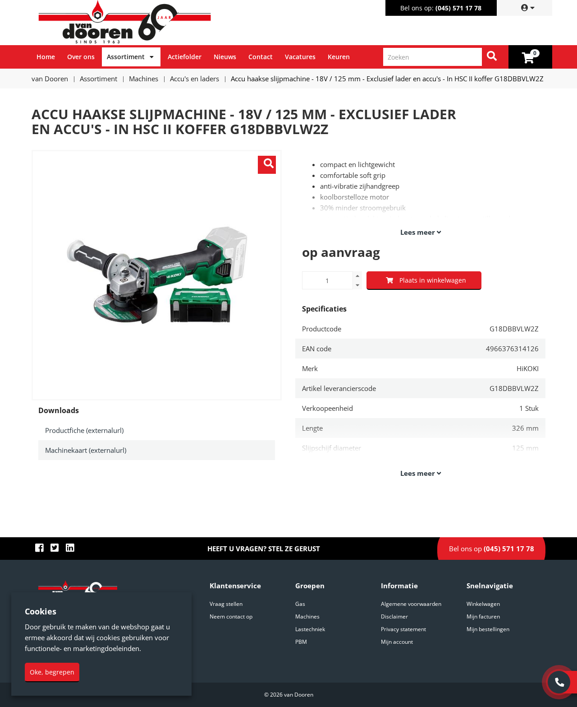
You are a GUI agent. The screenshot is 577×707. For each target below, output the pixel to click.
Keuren (339, 56)
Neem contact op (231, 616)
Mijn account (397, 642)
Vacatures (300, 56)
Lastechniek (310, 629)
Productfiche (84, 430)
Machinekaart (85, 450)
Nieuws (225, 56)
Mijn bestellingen (488, 629)
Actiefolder (184, 56)
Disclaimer (394, 616)
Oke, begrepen (52, 672)
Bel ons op (491, 548)
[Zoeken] (492, 57)
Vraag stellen (226, 604)
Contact (260, 56)
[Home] (161, 22)
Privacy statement (403, 629)
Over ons (81, 56)
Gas (300, 604)
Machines (307, 616)
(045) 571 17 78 (458, 8)
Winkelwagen (483, 604)
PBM (301, 642)
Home (46, 56)
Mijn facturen (483, 616)
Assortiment (126, 56)
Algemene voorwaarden (411, 604)
